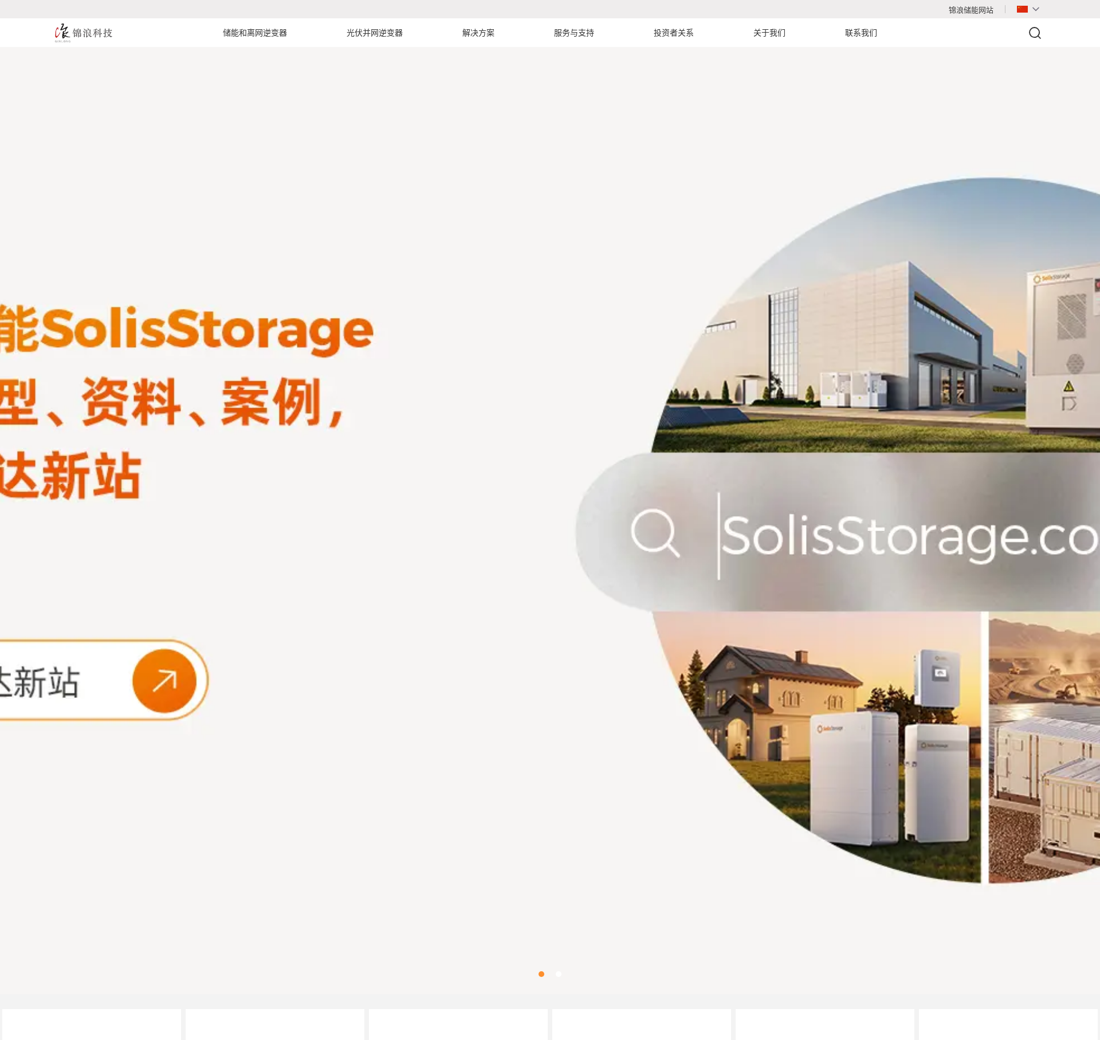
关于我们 (769, 33)
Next (1077, 506)
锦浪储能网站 (971, 10)
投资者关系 (674, 33)
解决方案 (478, 33)
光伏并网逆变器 (375, 33)
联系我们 (861, 32)
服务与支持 (574, 33)
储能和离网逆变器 (255, 33)
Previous (23, 506)
